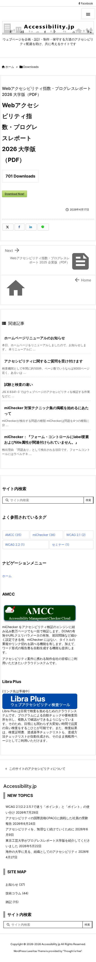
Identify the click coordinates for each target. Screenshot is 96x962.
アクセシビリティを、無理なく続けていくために (40, 829)
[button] (88, 14)
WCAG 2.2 (15, 544)
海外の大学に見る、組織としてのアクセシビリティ (41, 851)
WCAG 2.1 (76, 535)
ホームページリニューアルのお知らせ (34, 338)
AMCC (13, 535)
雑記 (12, 902)
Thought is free (72, 951)
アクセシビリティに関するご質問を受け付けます (43, 361)
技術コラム (17, 893)
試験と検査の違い (18, 384)
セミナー (60, 544)
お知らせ (15, 884)
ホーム (9, 67)
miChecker (44, 535)
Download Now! (14, 194)
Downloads (31, 67)
